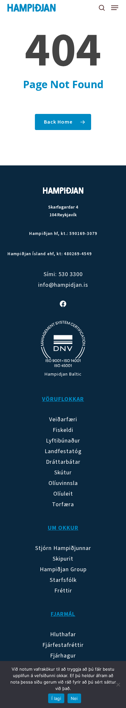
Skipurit (63, 559)
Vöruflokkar (63, 399)
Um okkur (63, 528)
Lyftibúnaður (63, 441)
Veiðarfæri (63, 419)
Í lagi (56, 698)
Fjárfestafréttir (63, 645)
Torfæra (63, 504)
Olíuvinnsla (63, 483)
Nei (74, 698)
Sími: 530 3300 (63, 274)
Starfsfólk (63, 580)
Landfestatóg (63, 451)
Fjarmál (63, 614)
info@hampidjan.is (63, 285)
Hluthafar (63, 634)
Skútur (63, 473)
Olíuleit (63, 494)
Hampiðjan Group (63, 569)
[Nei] (118, 684)
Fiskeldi (63, 430)
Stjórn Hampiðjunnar (63, 548)
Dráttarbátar (63, 462)
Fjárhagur (63, 656)
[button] (114, 8)
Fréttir (63, 591)
